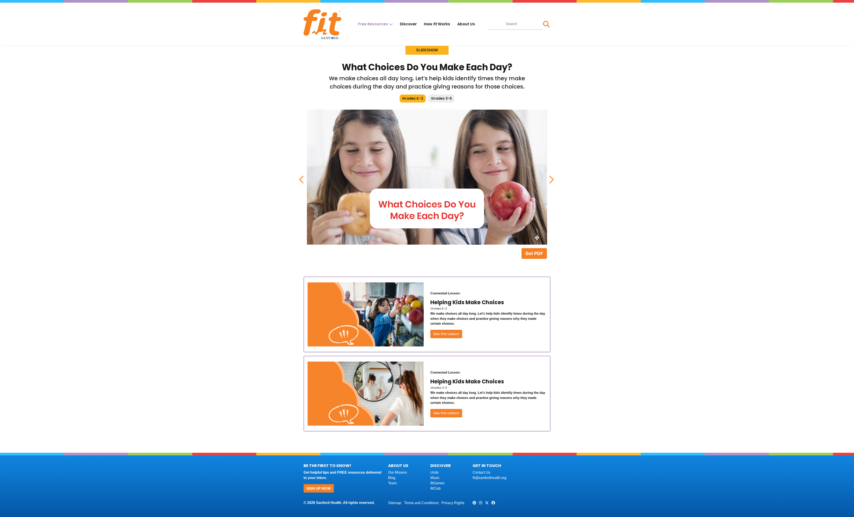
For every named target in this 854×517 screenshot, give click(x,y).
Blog (391, 478)
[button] (546, 24)
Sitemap (394, 503)
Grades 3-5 (441, 98)
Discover (408, 24)
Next (550, 177)
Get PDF (534, 253)
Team (392, 483)
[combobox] (515, 24)
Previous (301, 177)
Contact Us (481, 472)
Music (435, 478)
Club (435, 488)
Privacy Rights (452, 503)
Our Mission (397, 472)
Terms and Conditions (421, 503)
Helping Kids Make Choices (467, 302)
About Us (466, 24)
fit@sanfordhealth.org (489, 478)
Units (434, 472)
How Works (437, 24)
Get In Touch (487, 465)
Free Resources (373, 24)
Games (437, 483)
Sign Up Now (318, 488)
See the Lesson (446, 333)
